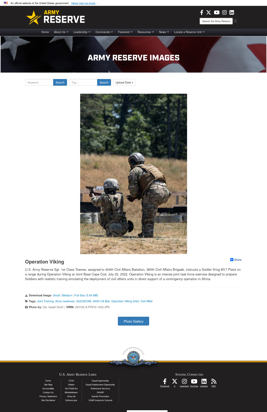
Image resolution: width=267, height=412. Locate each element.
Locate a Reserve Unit (188, 32)
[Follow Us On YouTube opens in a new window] (194, 382)
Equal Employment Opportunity (100, 384)
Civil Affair (147, 301)
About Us (59, 32)
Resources (144, 32)
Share (238, 259)
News (162, 32)
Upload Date (124, 82)
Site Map (48, 384)
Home (45, 32)
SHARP (100, 392)
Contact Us (48, 392)
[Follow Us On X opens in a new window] (174, 382)
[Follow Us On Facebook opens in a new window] (165, 382)
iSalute (71, 384)
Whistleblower (71, 392)
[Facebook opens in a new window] (201, 12)
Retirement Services (100, 388)
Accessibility (48, 388)
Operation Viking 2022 (125, 301)
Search (60, 82)
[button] (85, 3)
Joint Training (45, 301)
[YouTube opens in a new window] (217, 12)
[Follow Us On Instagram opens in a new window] (184, 382)
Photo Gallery (133, 321)
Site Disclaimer (48, 400)
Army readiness (65, 301)
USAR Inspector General (100, 400)
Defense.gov (71, 400)
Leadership (80, 32)
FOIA (71, 381)
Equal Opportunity (100, 381)
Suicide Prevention (100, 396)
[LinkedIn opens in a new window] (231, 12)
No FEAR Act (71, 388)
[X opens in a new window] (208, 12)
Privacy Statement (48, 396)
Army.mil (71, 396)
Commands (103, 32)
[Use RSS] (214, 382)
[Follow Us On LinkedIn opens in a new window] (204, 382)
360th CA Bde (101, 301)
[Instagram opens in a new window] (224, 12)
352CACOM (83, 301)
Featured (123, 32)
